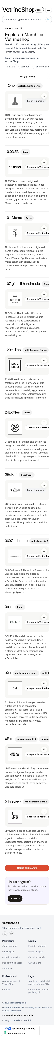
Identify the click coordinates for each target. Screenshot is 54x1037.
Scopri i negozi (35, 951)
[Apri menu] (48, 10)
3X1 (8, 672)
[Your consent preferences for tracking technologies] (5, 1032)
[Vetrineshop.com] (20, 10)
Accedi (38, 10)
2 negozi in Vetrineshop (38, 233)
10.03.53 (12, 151)
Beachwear (27, 475)
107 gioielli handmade (22, 283)
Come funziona (9, 946)
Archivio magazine (11, 957)
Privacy (6, 1020)
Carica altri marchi (27, 868)
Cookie (16, 1020)
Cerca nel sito (34, 962)
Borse (25, 152)
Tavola (27, 412)
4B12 (9, 738)
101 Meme (13, 217)
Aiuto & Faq (7, 968)
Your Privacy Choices (23, 1028)
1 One (10, 85)
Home (8, 28)
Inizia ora (15, 898)
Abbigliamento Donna (29, 85)
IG (5, 933)
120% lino (13, 349)
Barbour (25, 66)
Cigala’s (11, 66)
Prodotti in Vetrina (37, 946)
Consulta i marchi (36, 957)
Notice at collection (14, 1033)
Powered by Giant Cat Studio (18, 1015)
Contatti (6, 989)
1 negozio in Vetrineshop (39, 167)
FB (11, 933)
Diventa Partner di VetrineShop (11, 982)
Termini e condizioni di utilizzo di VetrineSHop (39, 982)
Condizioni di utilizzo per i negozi (38, 991)
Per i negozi (8, 951)
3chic (9, 606)
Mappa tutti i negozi (12, 962)
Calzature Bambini (26, 739)
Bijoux (47, 284)
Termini (27, 1020)
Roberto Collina (42, 66)
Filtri (27, 76)
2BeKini (11, 474)
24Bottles (12, 412)
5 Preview (13, 801)
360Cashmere (16, 540)
